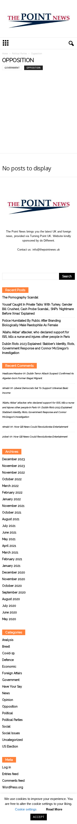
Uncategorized (12, 739)
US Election (10, 746)
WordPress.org (12, 787)
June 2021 (9, 532)
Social (6, 726)
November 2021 (13, 506)
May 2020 (9, 619)
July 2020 (9, 605)
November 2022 (13, 472)
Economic (9, 666)
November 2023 (13, 466)
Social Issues (11, 733)
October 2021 (11, 512)
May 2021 (8, 539)
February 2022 (12, 492)
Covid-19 (8, 653)
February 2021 (12, 559)
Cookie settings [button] (26, 809)
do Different (47, 240)
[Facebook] (34, 258)
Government (12, 67)
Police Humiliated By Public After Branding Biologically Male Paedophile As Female (31, 323)
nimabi (5, 388)
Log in (6, 767)
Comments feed (13, 780)
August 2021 (10, 519)
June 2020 (9, 612)
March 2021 (10, 552)
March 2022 (10, 486)
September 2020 (14, 592)
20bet (5, 436)
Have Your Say (12, 686)
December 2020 (13, 572)
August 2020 (11, 599)
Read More (54, 809)
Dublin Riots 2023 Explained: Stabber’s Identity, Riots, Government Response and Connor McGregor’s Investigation (38, 348)
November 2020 (13, 579)
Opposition (33, 67)
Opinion (7, 700)
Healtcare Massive (12, 373)
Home (5, 53)
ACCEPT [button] (38, 817)
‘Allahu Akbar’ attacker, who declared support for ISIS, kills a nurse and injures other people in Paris (36, 334)
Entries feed (10, 774)
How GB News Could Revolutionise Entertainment (41, 426)
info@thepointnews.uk (46, 249)
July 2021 (8, 525)
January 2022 (11, 499)
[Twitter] (43, 258)
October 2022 (12, 479)
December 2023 (13, 459)
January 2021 (11, 565)
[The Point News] (38, 18)
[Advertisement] (38, 113)
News (6, 693)
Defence (8, 660)
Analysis (7, 640)
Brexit (6, 646)
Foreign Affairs (12, 673)
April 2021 (9, 545)
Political (7, 713)
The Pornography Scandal (20, 297)
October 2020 (12, 585)
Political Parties (19, 53)
